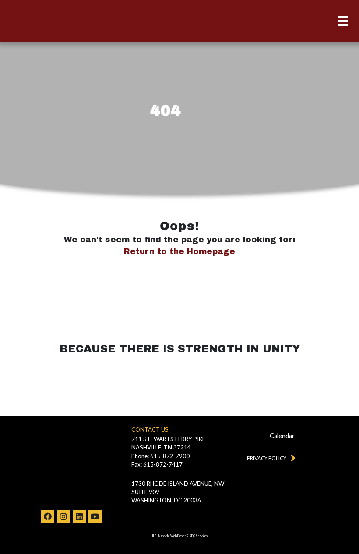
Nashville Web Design (172, 536)
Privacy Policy (266, 458)
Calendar (282, 435)
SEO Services (198, 536)
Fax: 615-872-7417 (157, 464)
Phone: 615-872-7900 (160, 456)
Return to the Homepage (179, 251)
